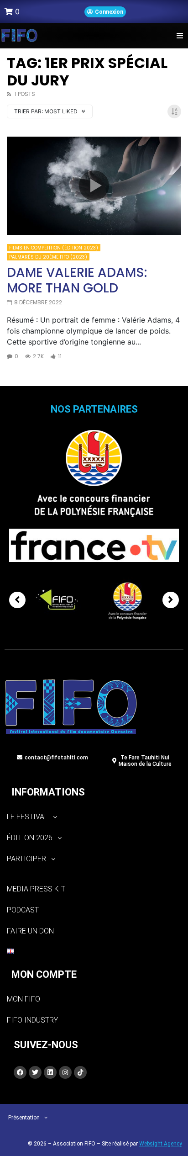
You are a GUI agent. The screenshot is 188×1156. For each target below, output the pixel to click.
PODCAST (23, 910)
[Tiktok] (80, 1072)
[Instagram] (65, 1072)
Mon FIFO (23, 999)
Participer (26, 858)
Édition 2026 (29, 837)
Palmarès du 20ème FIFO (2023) (48, 257)
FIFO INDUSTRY (32, 1020)
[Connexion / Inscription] (105, 11)
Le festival (27, 816)
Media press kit (36, 889)
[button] (180, 35)
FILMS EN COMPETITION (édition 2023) (53, 247)
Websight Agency (160, 1143)
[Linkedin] (50, 1072)
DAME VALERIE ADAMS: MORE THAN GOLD (77, 280)
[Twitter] (35, 1072)
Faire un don (30, 931)
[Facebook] (20, 1072)
